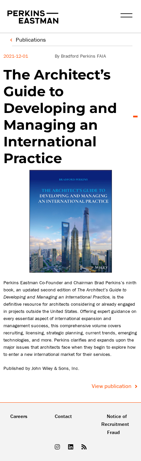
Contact (63, 416)
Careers (18, 416)
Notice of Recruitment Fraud (115, 424)
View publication (112, 386)
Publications (31, 39)
